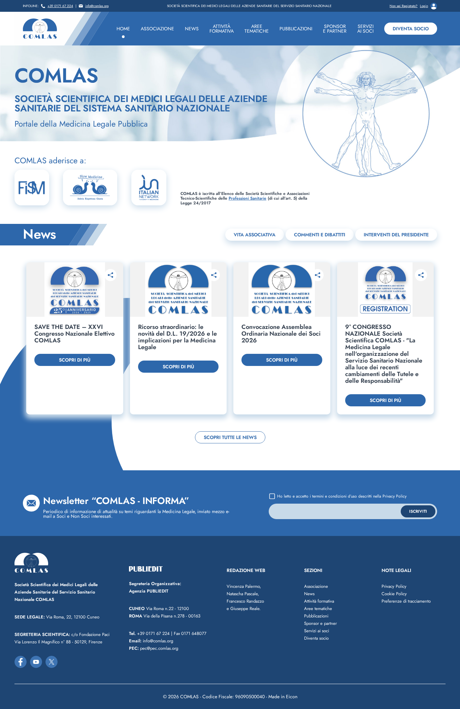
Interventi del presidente (396, 234)
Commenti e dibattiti (319, 234)
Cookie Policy (394, 593)
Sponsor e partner (320, 623)
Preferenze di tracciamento (406, 601)
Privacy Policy (394, 496)
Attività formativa (319, 601)
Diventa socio (411, 28)
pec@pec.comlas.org (153, 648)
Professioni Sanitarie (247, 198)
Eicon (291, 696)
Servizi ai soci (316, 631)
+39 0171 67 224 (60, 6)
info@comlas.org (97, 6)
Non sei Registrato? (404, 6)
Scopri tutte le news (230, 437)
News (309, 593)
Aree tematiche (318, 608)
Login (424, 6)
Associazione (316, 586)
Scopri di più (74, 360)
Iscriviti (418, 511)
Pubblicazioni (316, 616)
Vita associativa (254, 234)
